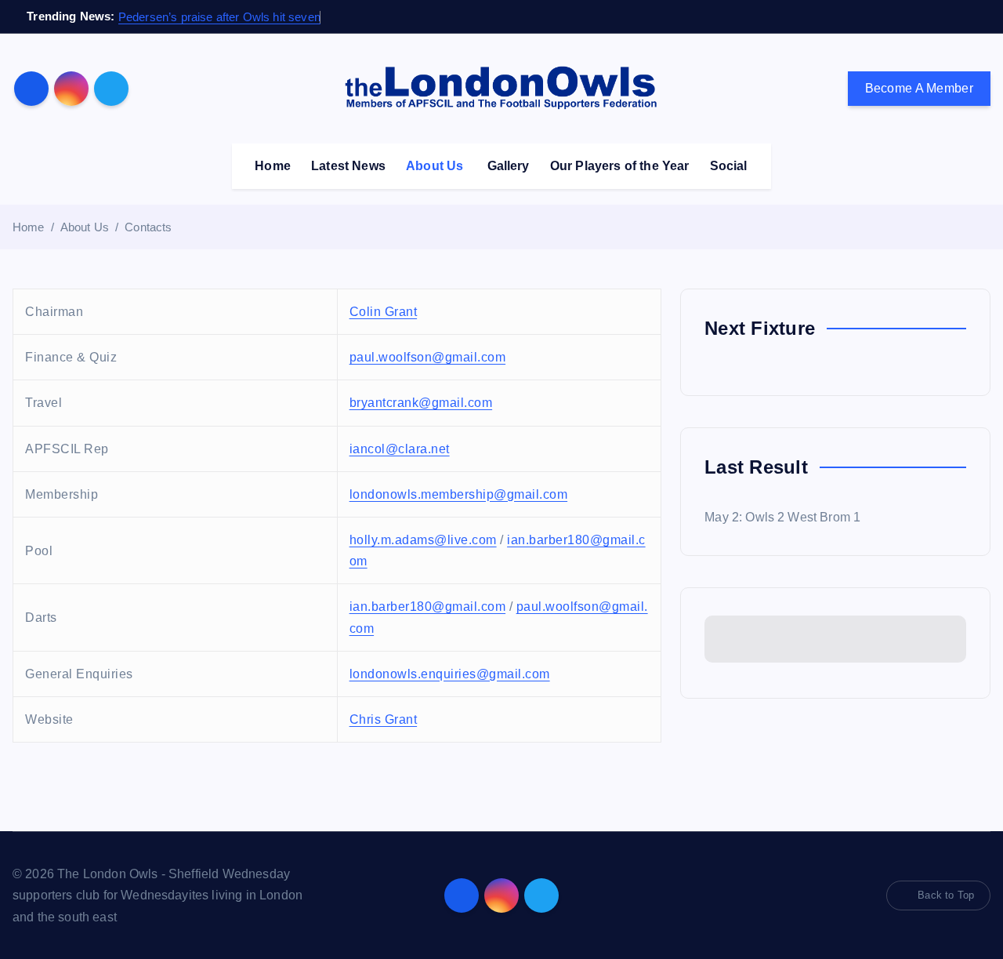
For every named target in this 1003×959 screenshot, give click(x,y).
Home (273, 166)
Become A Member (919, 88)
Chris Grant (383, 719)
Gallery (508, 166)
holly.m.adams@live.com (423, 540)
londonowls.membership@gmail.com (458, 494)
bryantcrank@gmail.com (421, 402)
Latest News (348, 166)
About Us (434, 166)
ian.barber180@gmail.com (427, 606)
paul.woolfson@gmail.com (427, 357)
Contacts (148, 227)
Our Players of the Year (620, 166)
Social (729, 166)
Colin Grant (383, 311)
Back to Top (946, 895)
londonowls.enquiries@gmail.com (449, 674)
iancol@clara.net (399, 449)
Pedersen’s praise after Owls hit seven (219, 17)
